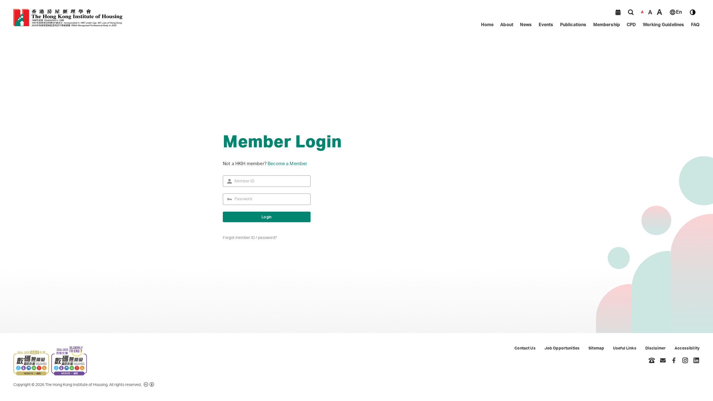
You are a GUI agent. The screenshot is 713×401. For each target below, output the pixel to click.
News (526, 25)
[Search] (630, 12)
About (506, 25)
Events (546, 25)
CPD (631, 25)
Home (487, 25)
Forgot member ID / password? (250, 238)
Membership (606, 25)
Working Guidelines (663, 25)
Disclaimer (655, 348)
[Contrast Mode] (692, 12)
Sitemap (596, 348)
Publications (573, 25)
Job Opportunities (562, 348)
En (679, 12)
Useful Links (624, 348)
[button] (618, 12)
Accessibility (687, 348)
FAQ (695, 25)
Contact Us (524, 348)
